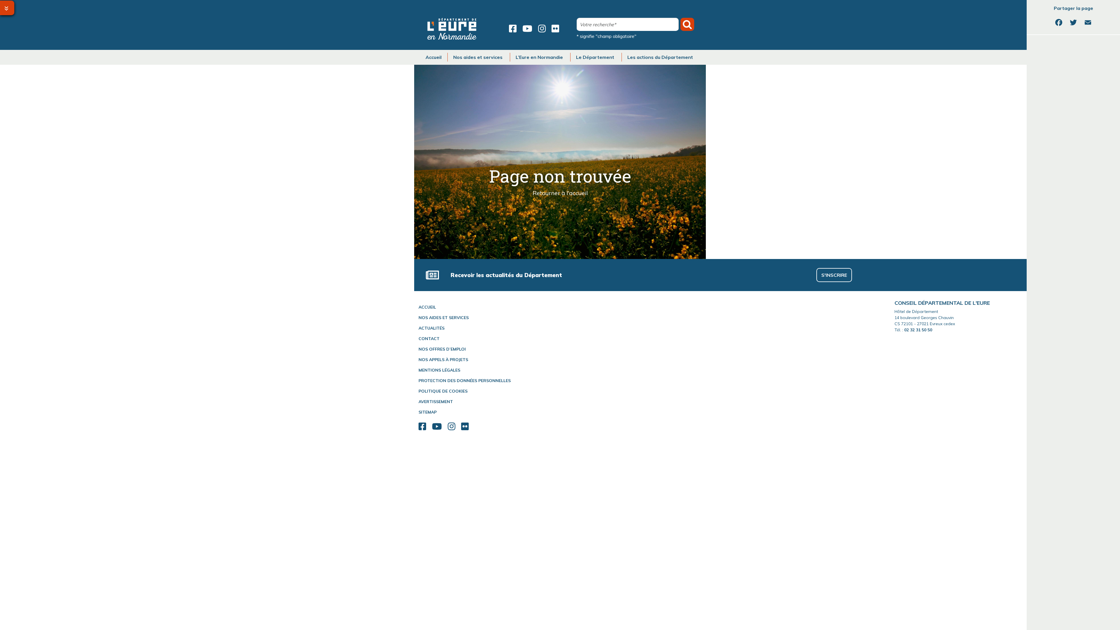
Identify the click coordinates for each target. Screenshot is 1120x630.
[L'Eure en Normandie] (452, 29)
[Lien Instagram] (542, 28)
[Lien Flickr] (555, 28)
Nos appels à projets (443, 359)
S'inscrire (834, 275)
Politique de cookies (443, 391)
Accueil (427, 307)
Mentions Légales (439, 370)
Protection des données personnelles (465, 380)
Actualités (431, 328)
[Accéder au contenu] (7, 8)
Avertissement (436, 401)
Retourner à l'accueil (560, 193)
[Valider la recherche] (687, 24)
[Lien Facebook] (513, 28)
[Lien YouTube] (527, 28)
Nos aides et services (444, 317)
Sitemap (428, 412)
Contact (429, 338)
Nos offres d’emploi (442, 349)
